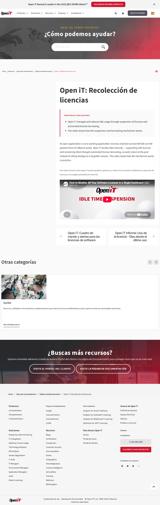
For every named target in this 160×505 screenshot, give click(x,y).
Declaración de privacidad (72, 499)
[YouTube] (127, 466)
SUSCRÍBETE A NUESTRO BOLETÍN (136, 449)
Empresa (62, 13)
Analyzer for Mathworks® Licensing (97, 419)
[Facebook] (133, 466)
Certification (51, 439)
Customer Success (53, 447)
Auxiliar (7, 303)
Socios (86, 434)
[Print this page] (156, 71)
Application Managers (18, 472)
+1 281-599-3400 (136, 442)
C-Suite (12, 459)
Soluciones (35, 13)
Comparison (51, 443)
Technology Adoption (18, 447)
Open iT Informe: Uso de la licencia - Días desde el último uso (130, 236)
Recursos (49, 13)
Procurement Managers (18, 467)
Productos (21, 13)
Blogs (48, 434)
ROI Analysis (14, 451)
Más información (10, 325)
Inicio (4, 71)
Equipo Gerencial (127, 414)
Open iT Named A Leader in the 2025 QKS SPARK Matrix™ (58, 4)
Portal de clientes (90, 443)
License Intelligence (54, 467)
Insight (49, 410)
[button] (137, 13)
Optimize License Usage (19, 443)
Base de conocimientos (25, 71)
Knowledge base (53, 463)
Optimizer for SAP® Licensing (95, 423)
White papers (51, 484)
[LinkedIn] (122, 466)
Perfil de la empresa (128, 410)
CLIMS (48, 423)
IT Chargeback (15, 439)
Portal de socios (89, 439)
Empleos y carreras (128, 423)
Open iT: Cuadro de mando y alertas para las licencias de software (84, 236)
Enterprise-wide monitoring (20, 434)
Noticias (123, 418)
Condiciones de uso (52, 499)
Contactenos (76, 13)
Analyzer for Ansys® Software (95, 410)
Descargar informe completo (108, 4)
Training (49, 476)
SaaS (11, 476)
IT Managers (14, 463)
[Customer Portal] (123, 13)
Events (49, 455)
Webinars (50, 480)
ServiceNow (51, 472)
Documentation (52, 451)
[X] (138, 466)
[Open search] (116, 13)
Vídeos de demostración (44, 71)
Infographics (51, 459)
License (53, 415)
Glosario (123, 430)
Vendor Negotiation (17, 455)
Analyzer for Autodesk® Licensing (97, 415)
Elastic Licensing (15, 480)
